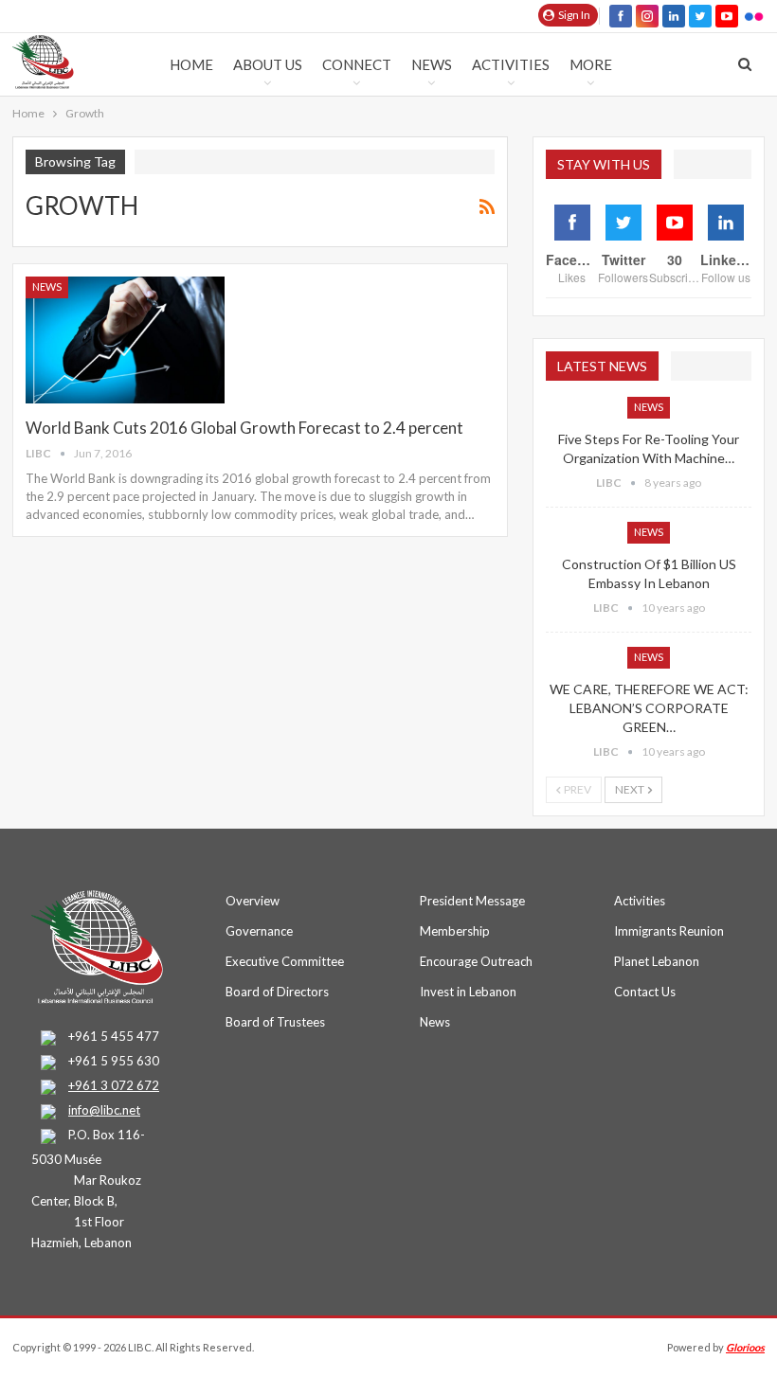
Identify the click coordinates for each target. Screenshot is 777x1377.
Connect (356, 64)
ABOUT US (267, 64)
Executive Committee (285, 961)
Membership (455, 931)
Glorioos (745, 1347)
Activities (511, 64)
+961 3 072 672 (113, 1085)
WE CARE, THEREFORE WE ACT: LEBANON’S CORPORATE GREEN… (649, 708)
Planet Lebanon (656, 961)
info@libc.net (104, 1110)
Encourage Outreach (476, 961)
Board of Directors (277, 991)
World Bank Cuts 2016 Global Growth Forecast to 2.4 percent (244, 428)
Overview (253, 900)
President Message (472, 900)
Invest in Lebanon (468, 991)
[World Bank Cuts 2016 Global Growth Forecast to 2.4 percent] (125, 340)
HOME (191, 64)
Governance (259, 931)
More (590, 64)
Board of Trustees (275, 1021)
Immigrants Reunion (669, 931)
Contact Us (645, 991)
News (431, 64)
